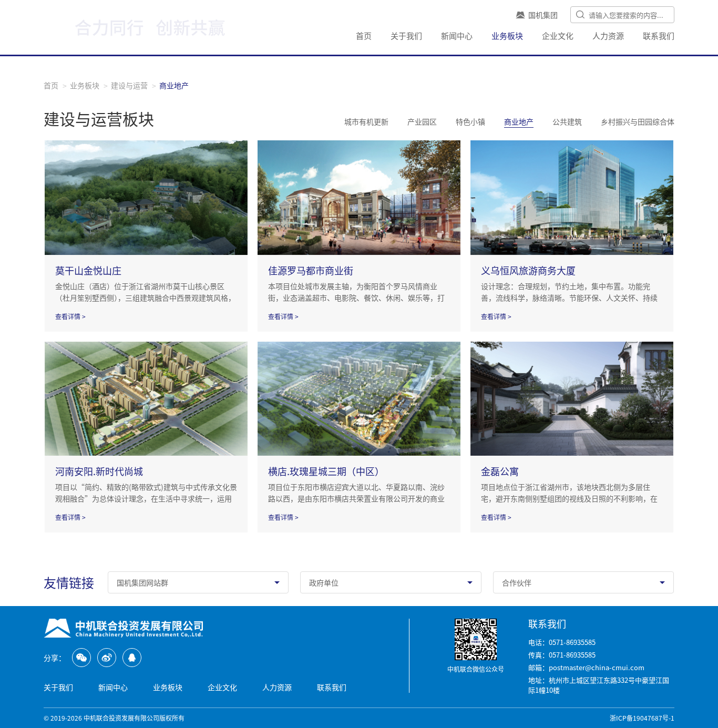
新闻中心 (457, 35)
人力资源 (608, 35)
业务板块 (507, 35)
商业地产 (519, 121)
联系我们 (658, 35)
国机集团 (543, 14)
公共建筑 (567, 121)
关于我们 (406, 35)
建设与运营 (129, 85)
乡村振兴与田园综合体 (637, 121)
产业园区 (422, 121)
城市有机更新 (366, 121)
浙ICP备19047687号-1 (642, 717)
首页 (364, 35)
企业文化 (557, 35)
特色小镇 (470, 121)
